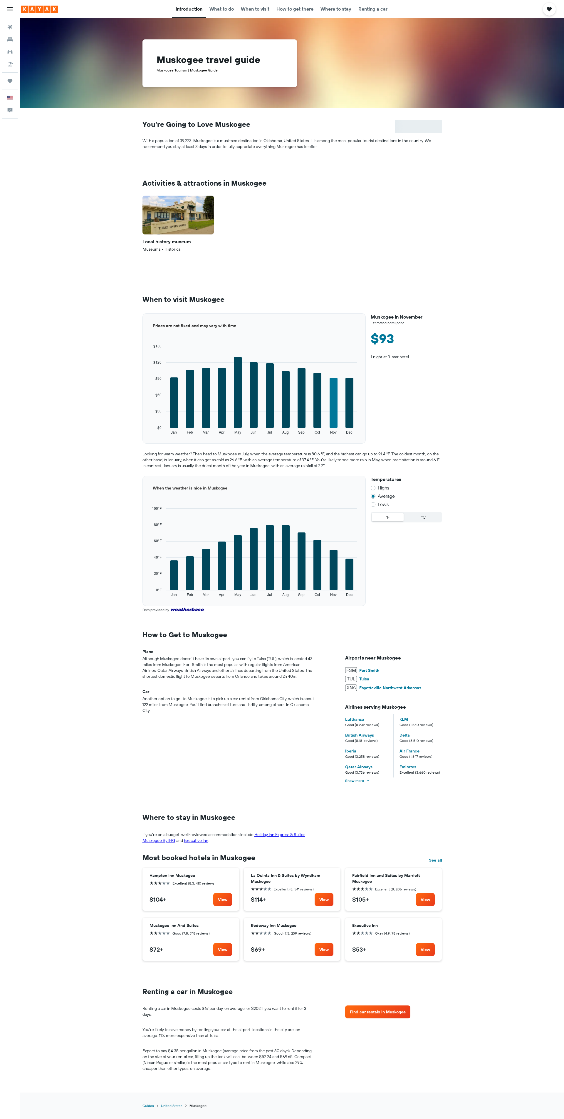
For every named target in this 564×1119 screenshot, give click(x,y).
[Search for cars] (10, 52)
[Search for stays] (10, 39)
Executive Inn (196, 840)
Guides (148, 1105)
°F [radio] (388, 517)
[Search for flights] (10, 27)
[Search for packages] (10, 64)
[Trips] (10, 81)
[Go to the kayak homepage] (39, 9)
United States (171, 1105)
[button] (10, 9)
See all (435, 860)
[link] (222, 899)
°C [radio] (423, 517)
